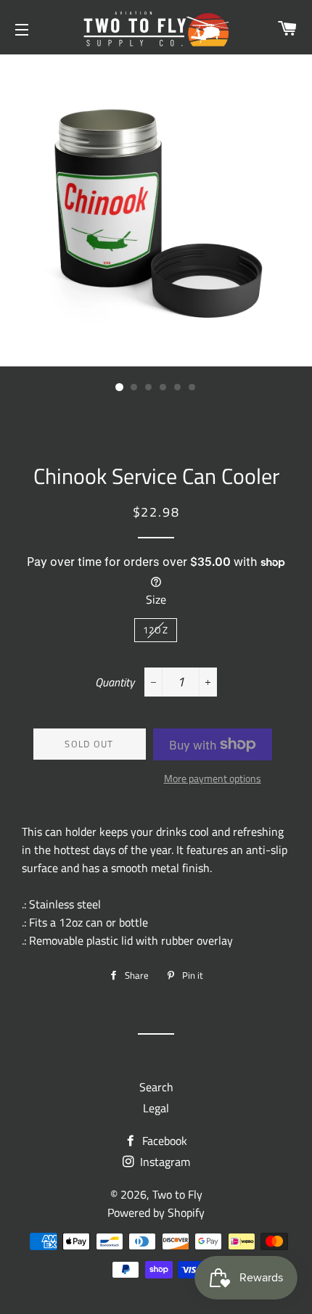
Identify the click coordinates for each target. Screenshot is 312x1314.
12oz (155, 630)
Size (156, 599)
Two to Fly (177, 1194)
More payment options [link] (212, 778)
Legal (156, 1108)
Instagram (163, 1161)
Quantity (114, 682)
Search (156, 1087)
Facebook (163, 1140)
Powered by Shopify (156, 1212)
